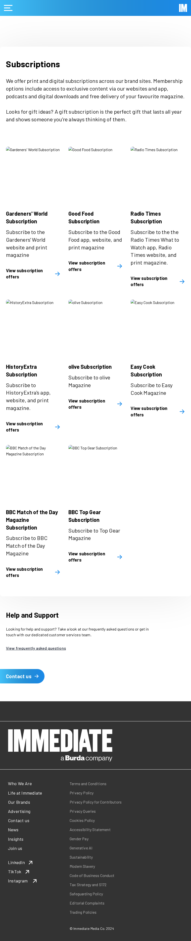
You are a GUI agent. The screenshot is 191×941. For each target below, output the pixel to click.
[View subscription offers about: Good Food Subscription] (95, 174)
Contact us (19, 676)
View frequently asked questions (36, 648)
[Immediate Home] (183, 8)
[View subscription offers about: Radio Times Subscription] (158, 174)
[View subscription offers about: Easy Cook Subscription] (158, 327)
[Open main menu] (8, 8)
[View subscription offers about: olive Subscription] (95, 327)
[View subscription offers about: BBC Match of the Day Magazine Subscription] (33, 472)
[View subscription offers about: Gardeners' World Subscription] (33, 174)
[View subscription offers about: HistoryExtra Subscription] (33, 327)
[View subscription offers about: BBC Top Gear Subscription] (95, 472)
